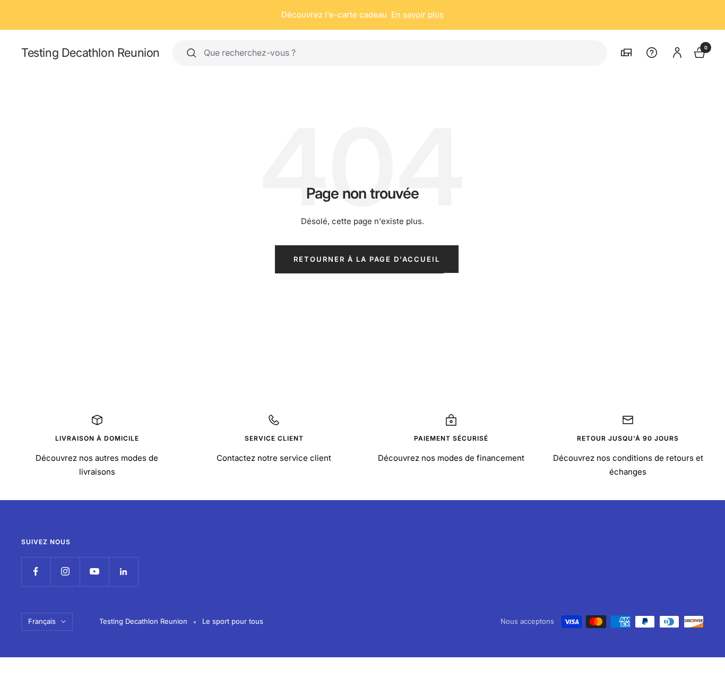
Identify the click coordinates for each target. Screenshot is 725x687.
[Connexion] (675, 50)
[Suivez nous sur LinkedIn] (123, 571)
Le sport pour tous (232, 621)
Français (42, 621)
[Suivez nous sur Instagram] (65, 571)
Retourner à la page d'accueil (367, 259)
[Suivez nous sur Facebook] (35, 571)
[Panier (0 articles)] (698, 51)
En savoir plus (417, 15)
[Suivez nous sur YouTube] (94, 571)
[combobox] (398, 53)
